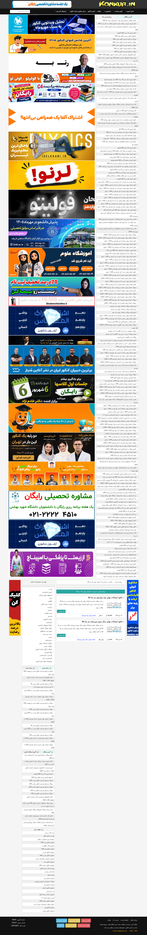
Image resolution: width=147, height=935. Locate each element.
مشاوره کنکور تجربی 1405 (47, 855)
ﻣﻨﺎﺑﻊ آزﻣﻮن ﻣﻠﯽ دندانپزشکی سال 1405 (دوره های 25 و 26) (120, 210)
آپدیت (50, 589)
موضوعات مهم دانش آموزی (44, 661)
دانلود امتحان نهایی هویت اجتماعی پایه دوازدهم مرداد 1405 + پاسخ (117, 188)
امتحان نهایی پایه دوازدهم (89, 615)
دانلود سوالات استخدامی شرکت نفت (44, 904)
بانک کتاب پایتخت (49, 872)
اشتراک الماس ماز (49, 878)
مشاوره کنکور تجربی (48, 852)
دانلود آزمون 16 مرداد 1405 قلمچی (126, 179)
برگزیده (50, 607)
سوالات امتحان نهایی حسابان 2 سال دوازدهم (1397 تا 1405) (119, 427)
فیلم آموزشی (48, 652)
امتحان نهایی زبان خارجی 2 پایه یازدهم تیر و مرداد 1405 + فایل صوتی (117, 182)
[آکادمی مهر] (51, 476)
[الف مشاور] (51, 418)
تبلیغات (99, 11)
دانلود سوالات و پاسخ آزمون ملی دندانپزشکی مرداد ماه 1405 (119, 20)
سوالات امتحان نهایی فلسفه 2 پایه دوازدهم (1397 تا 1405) (120, 303)
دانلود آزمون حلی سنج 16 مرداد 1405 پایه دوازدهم (122, 172)
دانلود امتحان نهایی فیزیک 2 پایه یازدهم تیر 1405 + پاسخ (120, 259)
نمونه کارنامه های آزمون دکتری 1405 (126, 346)
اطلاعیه (50, 601)
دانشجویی (108, 11)
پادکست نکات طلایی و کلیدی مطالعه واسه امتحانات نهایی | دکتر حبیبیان (116, 486)
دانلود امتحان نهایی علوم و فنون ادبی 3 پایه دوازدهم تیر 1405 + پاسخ (117, 200)
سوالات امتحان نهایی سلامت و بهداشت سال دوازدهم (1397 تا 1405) (117, 287)
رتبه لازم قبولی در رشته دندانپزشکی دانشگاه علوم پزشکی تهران (118, 495)
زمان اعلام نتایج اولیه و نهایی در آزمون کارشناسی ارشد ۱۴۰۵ (119, 415)
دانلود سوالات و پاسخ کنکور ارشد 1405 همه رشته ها (122, 321)
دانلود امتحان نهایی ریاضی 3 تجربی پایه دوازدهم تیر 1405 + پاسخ (118, 353)
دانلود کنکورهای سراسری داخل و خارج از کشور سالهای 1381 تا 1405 (117, 54)
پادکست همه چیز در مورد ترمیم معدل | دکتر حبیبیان (122, 551)
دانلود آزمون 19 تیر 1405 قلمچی (127, 489)
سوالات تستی (48, 646)
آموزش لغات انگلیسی (48, 846)
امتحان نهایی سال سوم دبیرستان (86, 639)
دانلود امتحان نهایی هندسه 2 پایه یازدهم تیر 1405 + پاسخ (120, 191)
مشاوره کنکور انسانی (48, 888)
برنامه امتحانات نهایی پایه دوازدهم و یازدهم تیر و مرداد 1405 (119, 492)
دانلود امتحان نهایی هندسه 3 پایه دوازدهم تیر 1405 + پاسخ (120, 197)
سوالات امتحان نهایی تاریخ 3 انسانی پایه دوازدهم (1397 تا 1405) (118, 278)
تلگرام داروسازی (61, 920)
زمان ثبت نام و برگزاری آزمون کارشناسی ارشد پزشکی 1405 (119, 474)
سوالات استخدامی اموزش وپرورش (44, 881)
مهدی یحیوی (51, 875)
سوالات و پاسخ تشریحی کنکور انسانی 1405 (124, 45)
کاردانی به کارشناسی (46, 655)
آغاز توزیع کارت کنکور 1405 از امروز (126, 110)
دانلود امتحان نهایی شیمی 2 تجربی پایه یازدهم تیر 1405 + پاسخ (118, 256)
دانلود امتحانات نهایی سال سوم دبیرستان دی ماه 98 (102, 622)
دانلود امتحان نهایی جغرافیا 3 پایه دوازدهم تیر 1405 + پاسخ (120, 408)
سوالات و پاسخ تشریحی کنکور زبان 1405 (125, 48)
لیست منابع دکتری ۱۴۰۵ (47, 898)
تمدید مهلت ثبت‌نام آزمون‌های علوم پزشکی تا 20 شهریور (120, 253)
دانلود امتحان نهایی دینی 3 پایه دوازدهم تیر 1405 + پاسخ (120, 452)
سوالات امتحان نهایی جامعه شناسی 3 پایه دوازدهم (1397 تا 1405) (118, 294)
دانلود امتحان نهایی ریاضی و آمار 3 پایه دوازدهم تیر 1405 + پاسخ (118, 318)
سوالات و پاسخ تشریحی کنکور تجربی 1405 (124, 39)
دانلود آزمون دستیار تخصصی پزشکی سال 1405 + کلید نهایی (119, 138)
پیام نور (50, 616)
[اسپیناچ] (51, 563)
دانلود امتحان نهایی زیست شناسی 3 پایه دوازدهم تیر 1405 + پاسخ (118, 315)
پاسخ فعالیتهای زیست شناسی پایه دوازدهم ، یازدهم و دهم (120, 554)
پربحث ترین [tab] (29, 668)
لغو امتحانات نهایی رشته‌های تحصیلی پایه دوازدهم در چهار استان (118, 421)
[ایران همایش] (51, 505)
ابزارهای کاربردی (61, 11)
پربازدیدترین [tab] (45, 668)
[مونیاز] (51, 359)
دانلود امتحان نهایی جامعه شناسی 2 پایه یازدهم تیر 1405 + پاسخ (118, 284)
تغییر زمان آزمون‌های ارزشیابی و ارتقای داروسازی (122, 530)
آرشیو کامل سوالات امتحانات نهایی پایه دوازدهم (123, 306)
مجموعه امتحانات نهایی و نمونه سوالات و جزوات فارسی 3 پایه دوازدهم (116, 446)
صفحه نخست (118, 582)
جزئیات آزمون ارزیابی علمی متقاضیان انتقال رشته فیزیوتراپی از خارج (117, 539)
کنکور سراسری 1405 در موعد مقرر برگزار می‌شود (122, 412)
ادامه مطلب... (61, 611)
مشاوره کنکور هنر (49, 907)
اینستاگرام (61, 925)
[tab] (38, 585)
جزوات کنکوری (47, 619)
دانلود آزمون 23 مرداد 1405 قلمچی (126, 148)
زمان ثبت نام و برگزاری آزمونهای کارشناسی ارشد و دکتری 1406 (118, 85)
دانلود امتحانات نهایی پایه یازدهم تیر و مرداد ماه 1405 (121, 163)
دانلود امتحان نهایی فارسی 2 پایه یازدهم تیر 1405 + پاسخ (120, 440)
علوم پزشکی (119, 11)
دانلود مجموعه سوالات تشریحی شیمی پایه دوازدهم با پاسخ (120, 576)
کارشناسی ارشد (47, 658)
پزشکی (50, 610)
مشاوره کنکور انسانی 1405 (46, 865)
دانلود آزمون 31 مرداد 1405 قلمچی (126, 33)
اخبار (50, 598)
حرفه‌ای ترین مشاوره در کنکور (46, 839)
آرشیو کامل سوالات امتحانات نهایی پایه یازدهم (123, 309)
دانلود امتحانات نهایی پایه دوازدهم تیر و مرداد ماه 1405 (121, 132)
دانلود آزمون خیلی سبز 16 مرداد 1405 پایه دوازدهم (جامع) (120, 154)
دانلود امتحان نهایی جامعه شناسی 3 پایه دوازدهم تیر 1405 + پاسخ (118, 262)
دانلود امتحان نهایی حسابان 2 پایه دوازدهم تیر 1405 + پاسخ (120, 405)
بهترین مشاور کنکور (48, 836)
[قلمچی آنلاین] (51, 301)
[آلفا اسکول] (51, 117)
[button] (52, 585)
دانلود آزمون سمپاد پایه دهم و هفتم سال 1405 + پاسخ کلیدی (119, 564)
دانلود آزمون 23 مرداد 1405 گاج (127, 129)
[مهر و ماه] (51, 24)
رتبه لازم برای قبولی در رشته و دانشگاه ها (124, 514)
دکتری (50, 637)
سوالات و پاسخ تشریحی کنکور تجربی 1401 (41, 735)
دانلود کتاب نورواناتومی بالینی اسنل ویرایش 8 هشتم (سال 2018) (118, 561)
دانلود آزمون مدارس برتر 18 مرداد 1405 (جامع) (123, 169)
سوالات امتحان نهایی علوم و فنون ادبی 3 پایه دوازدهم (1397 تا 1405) (117, 238)
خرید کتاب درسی (49, 833)
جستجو (12, 11)
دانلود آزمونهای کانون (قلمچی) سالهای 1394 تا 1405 (122, 517)
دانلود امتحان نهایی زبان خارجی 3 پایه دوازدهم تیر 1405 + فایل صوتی (117, 266)
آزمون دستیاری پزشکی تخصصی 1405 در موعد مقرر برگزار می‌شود (117, 384)
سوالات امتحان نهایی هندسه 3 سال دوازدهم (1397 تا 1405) (120, 235)
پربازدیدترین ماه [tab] (107, 17)
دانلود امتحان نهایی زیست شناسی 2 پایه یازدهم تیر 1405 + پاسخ (118, 185)
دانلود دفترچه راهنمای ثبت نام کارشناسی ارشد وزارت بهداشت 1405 (117, 166)
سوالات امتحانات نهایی (45, 643)
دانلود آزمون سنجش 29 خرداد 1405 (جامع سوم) (123, 558)
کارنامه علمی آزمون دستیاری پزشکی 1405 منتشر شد (121, 89)
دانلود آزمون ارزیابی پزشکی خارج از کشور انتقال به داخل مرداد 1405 (117, 23)
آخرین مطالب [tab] (128, 17)
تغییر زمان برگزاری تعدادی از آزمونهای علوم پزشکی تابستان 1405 (118, 573)
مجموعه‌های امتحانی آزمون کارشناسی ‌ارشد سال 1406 (121, 567)
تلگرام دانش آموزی (83, 925)
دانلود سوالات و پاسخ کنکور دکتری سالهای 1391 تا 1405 (121, 526)
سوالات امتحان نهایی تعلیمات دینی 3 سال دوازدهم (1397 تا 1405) (118, 483)
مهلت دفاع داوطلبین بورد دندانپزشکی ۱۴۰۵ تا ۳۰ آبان (121, 542)
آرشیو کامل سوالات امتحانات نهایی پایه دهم (124, 312)
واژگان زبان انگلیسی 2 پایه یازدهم (127, 337)
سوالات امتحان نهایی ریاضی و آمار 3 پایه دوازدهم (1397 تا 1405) (118, 393)
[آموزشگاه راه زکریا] (51, 340)
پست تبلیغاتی (48, 613)
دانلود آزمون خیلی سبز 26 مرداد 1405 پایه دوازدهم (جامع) (120, 79)
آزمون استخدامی (47, 592)
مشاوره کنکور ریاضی (48, 911)
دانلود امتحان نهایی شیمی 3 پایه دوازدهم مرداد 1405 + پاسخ (119, 244)
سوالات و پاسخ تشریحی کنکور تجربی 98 (42, 725)
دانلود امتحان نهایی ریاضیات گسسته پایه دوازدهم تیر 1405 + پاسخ (118, 290)
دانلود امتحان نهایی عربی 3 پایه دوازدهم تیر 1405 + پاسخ (120, 194)
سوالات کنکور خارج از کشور (44, 649)
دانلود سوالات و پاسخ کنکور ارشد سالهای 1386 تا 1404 (121, 449)
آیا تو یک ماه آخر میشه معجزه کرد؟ (43, 687)
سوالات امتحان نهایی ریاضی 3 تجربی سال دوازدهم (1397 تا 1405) (118, 424)
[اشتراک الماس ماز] (51, 320)
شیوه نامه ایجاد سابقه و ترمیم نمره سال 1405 (123, 455)
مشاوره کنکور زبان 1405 (47, 842)
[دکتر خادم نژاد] (51, 388)
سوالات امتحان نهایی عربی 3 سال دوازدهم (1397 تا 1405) (120, 359)
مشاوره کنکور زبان (49, 862)
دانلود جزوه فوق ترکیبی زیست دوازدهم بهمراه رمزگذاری (120, 433)
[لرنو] (51, 175)
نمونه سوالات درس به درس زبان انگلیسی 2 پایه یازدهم (121, 334)
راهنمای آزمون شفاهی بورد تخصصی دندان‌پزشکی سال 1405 (119, 349)
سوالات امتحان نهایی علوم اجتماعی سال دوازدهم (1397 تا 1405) (118, 297)
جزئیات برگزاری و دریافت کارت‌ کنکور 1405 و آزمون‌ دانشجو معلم (118, 151)
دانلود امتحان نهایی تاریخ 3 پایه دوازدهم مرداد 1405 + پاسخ (120, 247)
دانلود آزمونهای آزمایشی (45, 625)
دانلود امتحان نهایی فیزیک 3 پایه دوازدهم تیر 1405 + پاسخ (120, 241)
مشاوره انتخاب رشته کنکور (46, 894)
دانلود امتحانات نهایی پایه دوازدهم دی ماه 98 (105, 597)
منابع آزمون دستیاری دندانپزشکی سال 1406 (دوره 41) (121, 250)
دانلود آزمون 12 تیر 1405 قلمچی (127, 511)
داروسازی (49, 622)
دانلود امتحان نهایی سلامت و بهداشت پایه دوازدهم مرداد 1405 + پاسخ (117, 207)
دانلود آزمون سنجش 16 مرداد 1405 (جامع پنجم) (123, 157)
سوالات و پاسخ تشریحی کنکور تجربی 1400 (41, 709)
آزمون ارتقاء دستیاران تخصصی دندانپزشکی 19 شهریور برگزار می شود (116, 480)
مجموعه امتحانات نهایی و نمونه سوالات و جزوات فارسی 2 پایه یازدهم (117, 458)
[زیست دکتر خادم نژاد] (51, 92)
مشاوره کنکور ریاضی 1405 (46, 901)
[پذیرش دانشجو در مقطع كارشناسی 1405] (51, 233)
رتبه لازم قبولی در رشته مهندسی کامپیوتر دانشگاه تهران (120, 502)
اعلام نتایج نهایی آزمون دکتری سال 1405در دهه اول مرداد (120, 380)
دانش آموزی (130, 11)
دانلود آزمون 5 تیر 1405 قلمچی (127, 545)
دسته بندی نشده (47, 634)
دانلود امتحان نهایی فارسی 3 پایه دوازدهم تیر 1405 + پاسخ (120, 436)
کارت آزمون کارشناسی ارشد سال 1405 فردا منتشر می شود (119, 477)
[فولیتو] (51, 78)
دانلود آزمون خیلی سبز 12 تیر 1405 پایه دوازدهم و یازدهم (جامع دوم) (117, 508)
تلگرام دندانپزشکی (74, 920)
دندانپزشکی (48, 640)
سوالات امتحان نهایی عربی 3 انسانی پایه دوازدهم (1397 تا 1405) (118, 362)
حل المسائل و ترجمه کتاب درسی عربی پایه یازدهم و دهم (120, 371)
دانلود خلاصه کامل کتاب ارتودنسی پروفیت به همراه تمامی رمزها (118, 340)
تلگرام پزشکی (86, 920)
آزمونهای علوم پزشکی (45, 595)
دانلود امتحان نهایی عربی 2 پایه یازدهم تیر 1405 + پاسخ (121, 281)
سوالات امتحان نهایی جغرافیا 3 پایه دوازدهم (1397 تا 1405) (120, 430)
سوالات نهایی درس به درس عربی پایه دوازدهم (123, 374)
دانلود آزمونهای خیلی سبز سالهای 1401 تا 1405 (123, 520)
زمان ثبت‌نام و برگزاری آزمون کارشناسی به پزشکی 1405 (120, 396)
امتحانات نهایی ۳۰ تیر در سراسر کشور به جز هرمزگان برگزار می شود (117, 343)
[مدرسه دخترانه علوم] (51, 262)
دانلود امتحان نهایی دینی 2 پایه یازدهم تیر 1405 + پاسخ (121, 272)
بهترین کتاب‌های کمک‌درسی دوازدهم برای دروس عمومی (120, 135)
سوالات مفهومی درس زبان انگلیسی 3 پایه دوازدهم (122, 331)
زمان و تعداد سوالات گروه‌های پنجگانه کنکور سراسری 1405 (120, 64)
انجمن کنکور (91, 11)
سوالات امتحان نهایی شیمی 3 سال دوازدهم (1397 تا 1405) (120, 275)
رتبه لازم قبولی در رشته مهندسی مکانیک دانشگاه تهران (121, 499)
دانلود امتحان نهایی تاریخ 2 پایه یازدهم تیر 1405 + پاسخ (121, 356)
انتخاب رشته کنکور (46, 604)
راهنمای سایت (124, 920)
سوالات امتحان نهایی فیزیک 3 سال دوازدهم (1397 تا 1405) (120, 300)
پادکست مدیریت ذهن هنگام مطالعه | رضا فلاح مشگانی (121, 176)
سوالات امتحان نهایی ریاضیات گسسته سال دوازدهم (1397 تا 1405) (117, 390)
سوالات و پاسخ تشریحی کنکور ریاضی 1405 (124, 42)
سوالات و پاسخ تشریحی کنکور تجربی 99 (42, 684)
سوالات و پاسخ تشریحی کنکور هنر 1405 (125, 51)
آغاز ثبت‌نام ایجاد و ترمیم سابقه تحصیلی (125, 548)
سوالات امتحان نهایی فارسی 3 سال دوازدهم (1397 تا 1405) (120, 443)
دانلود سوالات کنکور (46, 628)
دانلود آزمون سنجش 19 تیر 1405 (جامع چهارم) (123, 160)
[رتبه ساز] (51, 63)
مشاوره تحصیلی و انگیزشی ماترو (45, 859)
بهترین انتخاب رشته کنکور (47, 868)
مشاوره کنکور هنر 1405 (47, 849)
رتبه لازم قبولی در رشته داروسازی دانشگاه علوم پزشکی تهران (119, 505)
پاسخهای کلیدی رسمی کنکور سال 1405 (125, 36)
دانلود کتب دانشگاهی (46, 631)
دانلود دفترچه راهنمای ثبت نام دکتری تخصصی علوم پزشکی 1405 (118, 120)
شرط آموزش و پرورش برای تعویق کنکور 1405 (123, 377)
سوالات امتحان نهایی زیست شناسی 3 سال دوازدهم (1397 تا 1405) (117, 387)
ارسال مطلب (134, 920)
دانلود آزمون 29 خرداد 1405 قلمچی (126, 570)
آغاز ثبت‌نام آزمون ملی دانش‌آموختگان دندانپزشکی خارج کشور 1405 (117, 219)
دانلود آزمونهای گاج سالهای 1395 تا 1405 (125, 523)
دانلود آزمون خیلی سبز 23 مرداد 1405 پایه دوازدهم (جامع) (120, 82)
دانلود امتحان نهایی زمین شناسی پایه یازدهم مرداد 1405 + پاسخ (118, 203)
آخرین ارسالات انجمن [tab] (30, 752)
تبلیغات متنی (37, 829)
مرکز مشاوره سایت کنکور (78, 11)
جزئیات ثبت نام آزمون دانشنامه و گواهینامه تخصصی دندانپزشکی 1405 (117, 418)
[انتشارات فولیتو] (51, 204)
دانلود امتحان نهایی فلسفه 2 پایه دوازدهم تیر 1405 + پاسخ (120, 269)
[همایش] (51, 447)
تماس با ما (116, 920)
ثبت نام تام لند (50, 891)
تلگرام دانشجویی (71, 925)
